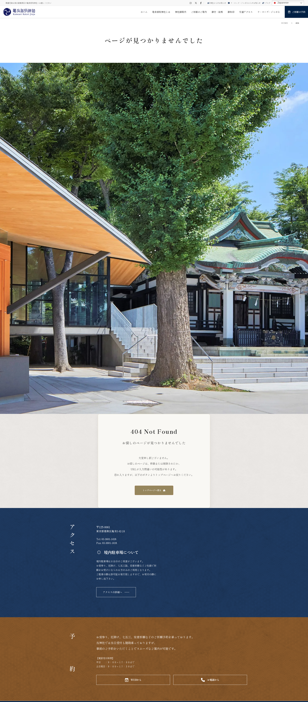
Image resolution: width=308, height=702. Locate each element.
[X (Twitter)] (196, 3)
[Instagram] (191, 3)
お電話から (213, 679)
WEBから (136, 679)
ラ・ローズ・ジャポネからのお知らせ (246, 3)
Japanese (283, 2)
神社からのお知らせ (218, 3)
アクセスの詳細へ (112, 592)
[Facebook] (201, 3)
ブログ (267, 3)
